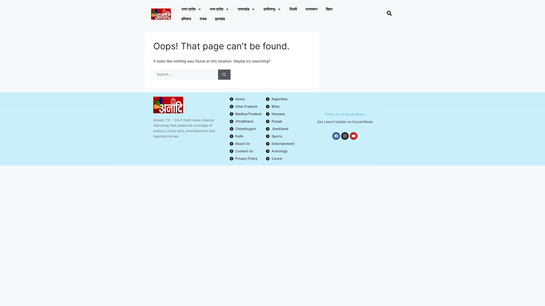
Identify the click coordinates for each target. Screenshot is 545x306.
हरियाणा (186, 19)
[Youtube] (353, 136)
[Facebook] (336, 136)
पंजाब (203, 19)
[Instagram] (345, 136)
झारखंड (220, 19)
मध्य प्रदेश (216, 9)
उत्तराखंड (243, 9)
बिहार (329, 9)
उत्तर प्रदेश (188, 9)
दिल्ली (293, 9)
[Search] (224, 74)
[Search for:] (185, 74)
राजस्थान (311, 9)
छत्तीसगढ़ (269, 9)
